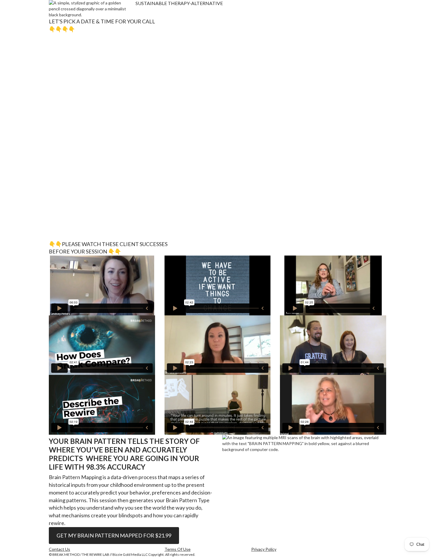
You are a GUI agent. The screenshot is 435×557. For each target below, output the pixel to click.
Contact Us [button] (59, 549)
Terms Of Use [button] (178, 549)
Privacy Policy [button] (263, 549)
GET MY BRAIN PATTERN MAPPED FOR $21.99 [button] (114, 535)
